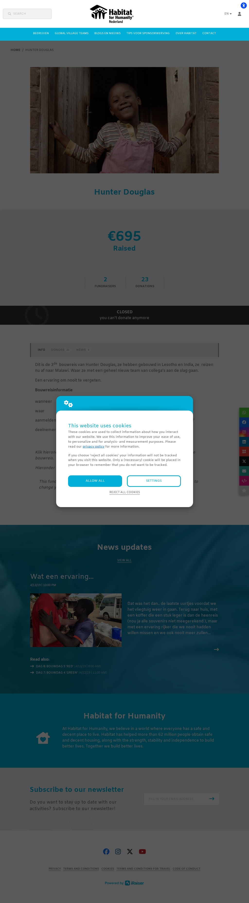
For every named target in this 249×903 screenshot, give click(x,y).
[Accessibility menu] (244, 5)
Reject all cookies (124, 492)
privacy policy (93, 447)
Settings (154, 481)
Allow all (95, 481)
